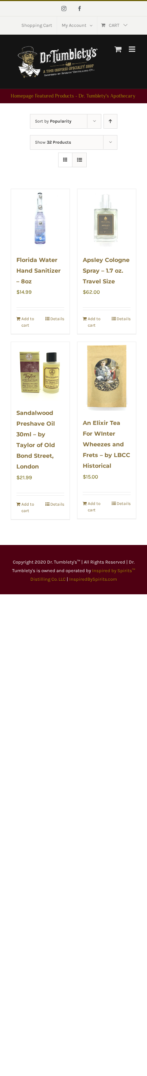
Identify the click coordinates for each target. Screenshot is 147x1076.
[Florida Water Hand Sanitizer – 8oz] (40, 218)
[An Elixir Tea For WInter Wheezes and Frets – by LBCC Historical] (106, 376)
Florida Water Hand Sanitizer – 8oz (38, 271)
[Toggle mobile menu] (132, 49)
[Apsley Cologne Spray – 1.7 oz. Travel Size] (106, 218)
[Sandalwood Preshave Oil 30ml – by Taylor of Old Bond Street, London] (40, 371)
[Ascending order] (110, 121)
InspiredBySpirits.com (93, 579)
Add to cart (27, 322)
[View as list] (79, 160)
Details (57, 318)
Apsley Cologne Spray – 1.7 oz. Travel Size (106, 271)
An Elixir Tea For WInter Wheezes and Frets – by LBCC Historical (106, 444)
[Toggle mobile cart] (118, 49)
